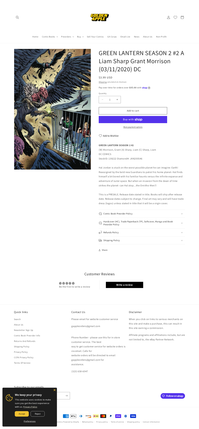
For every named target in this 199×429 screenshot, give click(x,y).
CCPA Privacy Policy (23, 357)
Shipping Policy (21, 346)
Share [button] (105, 250)
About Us (18, 324)
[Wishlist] (175, 17)
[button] (17, 17)
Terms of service (117, 422)
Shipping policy (133, 422)
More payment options (133, 127)
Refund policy (87, 422)
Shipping (103, 82)
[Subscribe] (66, 395)
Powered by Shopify (71, 422)
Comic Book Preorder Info (27, 335)
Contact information (151, 422)
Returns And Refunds (24, 341)
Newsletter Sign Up (23, 330)
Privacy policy (102, 422)
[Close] (54, 390)
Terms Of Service (22, 362)
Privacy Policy (21, 352)
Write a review (124, 284)
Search (17, 319)
